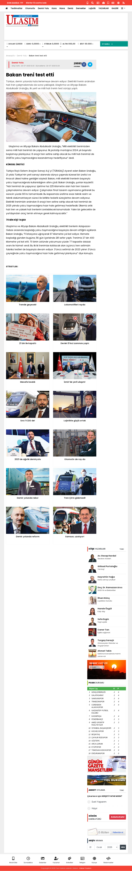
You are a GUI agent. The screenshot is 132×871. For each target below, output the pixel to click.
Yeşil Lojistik (102, 622)
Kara (54, 8)
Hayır (94, 808)
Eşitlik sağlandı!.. (104, 632)
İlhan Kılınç (104, 598)
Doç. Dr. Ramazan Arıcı (110, 587)
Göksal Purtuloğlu (107, 566)
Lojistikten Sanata (105, 601)
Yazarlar (56, 862)
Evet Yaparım (99, 801)
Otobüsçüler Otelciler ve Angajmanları (108, 644)
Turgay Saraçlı (106, 640)
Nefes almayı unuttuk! (107, 580)
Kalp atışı (101, 611)
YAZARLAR (103, 8)
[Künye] (118, 3)
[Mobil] (87, 3)
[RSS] (123, 3)
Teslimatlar (16, 8)
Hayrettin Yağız (106, 576)
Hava (62, 8)
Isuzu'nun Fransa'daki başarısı (40, 3)
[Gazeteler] (113, 3)
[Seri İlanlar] (108, 3)
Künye (94, 862)
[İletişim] (98, 3)
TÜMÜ (121, 549)
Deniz (70, 8)
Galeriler (42, 862)
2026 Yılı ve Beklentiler (107, 590)
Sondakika (28, 862)
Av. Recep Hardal (107, 555)
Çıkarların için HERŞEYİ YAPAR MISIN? (104, 796)
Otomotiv (30, 8)
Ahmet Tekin (105, 650)
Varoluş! (101, 569)
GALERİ (115, 8)
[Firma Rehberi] (103, 3)
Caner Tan (103, 629)
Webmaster (108, 862)
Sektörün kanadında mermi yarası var (109, 655)
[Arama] (92, 3)
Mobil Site (13, 862)
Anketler (69, 862)
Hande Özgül (105, 608)
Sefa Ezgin (103, 619)
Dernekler (81, 8)
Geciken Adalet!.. (105, 558)
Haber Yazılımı (85, 868)
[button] (123, 8)
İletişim (82, 862)
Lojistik (92, 8)
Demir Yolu (43, 8)
